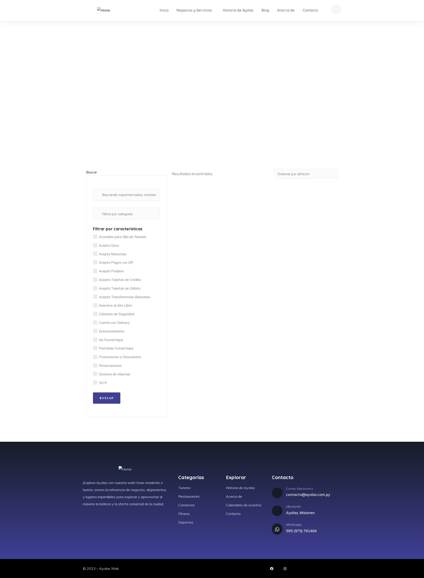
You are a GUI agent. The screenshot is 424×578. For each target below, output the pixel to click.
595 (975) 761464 (301, 530)
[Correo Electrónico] (277, 493)
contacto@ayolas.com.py (308, 494)
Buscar (91, 172)
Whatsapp (294, 524)
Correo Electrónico (299, 489)
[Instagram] (285, 569)
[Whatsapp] (277, 528)
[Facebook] (272, 569)
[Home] (103, 10)
